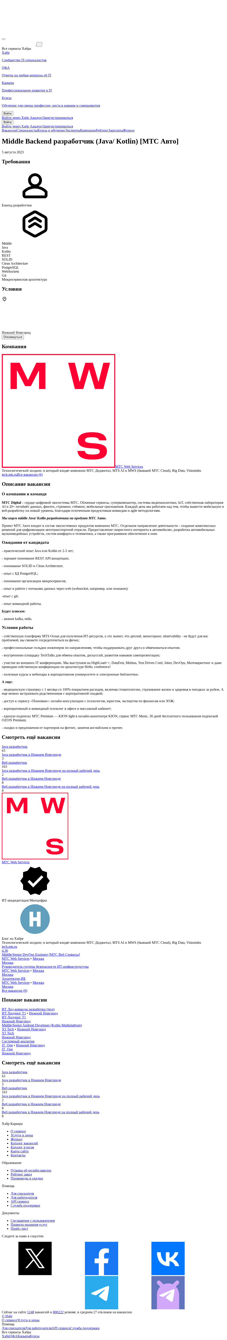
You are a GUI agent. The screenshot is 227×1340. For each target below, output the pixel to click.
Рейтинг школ (21, 1174)
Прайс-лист (19, 1228)
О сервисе (18, 1131)
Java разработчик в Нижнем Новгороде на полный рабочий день (51, 770)
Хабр (6, 1336)
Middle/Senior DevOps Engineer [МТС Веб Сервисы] (41, 954)
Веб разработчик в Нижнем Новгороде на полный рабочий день (50, 786)
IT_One (7, 1045)
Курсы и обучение (51, 130)
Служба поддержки (25, 1205)
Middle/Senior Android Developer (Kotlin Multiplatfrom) (42, 1025)
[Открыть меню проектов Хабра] (3, 39)
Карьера (24, 1336)
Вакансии (9, 130)
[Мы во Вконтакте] (168, 1274)
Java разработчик (14, 746)
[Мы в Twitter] (35, 1274)
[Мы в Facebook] (101, 1274)
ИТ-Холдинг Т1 (14, 1013)
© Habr (7, 1316)
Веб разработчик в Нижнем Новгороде (31, 778)
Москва (38, 958)
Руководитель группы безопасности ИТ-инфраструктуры (45, 966)
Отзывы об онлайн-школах (31, 1170)
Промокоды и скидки (27, 1178)
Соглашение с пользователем (33, 1220)
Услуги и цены (22, 1135)
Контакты (18, 1155)
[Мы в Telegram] (101, 1308)
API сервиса (20, 1201)
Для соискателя (22, 1193)
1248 (30, 1312)
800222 (58, 1312)
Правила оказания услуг (29, 1224)
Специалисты (27, 130)
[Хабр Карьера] (19, 44)
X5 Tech (8, 1029)
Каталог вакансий (24, 1143)
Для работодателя (24, 1197)
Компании (88, 130)
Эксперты (72, 130)
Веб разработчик (14, 762)
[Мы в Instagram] (35, 1308)
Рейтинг (102, 130)
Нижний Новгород (43, 1013)
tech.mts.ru (9, 474)
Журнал (129, 130)
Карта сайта (20, 1151)
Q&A (14, 1336)
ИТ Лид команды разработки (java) (28, 1009)
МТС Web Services (129, 466)
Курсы (34, 1336)
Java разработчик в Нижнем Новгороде (31, 754)
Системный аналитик (18, 1041)
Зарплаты (115, 130)
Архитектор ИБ (13, 978)
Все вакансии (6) (30, 474)
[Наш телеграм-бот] (168, 1308)
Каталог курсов (22, 1147)
